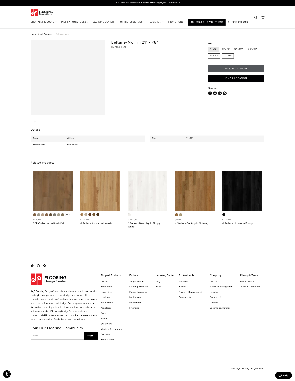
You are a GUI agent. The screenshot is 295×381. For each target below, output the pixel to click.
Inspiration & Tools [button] (73, 22)
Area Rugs (106, 308)
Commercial (185, 297)
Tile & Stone (107, 303)
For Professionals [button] (131, 22)
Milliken (120, 47)
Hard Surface (107, 339)
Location (214, 292)
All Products (46, 34)
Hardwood (106, 287)
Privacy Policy (247, 281)
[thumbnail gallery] (35, 122)
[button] (7, 374)
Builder (182, 287)
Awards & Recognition (221, 287)
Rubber (104, 318)
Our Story (215, 281)
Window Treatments (111, 329)
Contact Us (215, 297)
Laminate (106, 297)
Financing (134, 308)
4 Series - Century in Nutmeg (191, 223)
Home (34, 34)
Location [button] (155, 22)
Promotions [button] (176, 22)
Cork (103, 313)
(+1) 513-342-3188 (238, 22)
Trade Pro (184, 281)
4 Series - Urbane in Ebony (237, 223)
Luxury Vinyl (107, 292)
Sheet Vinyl (106, 324)
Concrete (105, 334)
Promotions (135, 303)
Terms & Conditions (250, 287)
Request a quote (236, 68)
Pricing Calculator (138, 292)
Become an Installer (220, 308)
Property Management (190, 292)
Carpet (104, 281)
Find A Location (236, 78)
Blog (158, 281)
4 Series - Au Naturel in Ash (96, 223)
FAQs (158, 287)
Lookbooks (135, 297)
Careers (214, 303)
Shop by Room (136, 281)
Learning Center (103, 22)
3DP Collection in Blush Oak (49, 223)
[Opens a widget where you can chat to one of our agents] (283, 375)
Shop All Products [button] (43, 22)
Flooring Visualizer (138, 287)
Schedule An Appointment (207, 22)
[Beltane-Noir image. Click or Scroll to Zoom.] (68, 77)
